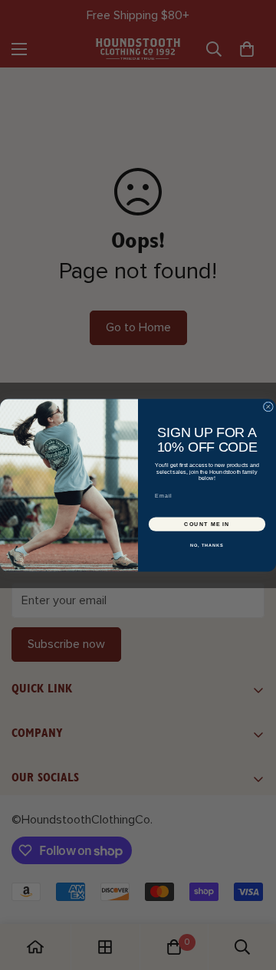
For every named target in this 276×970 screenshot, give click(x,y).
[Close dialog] (268, 407)
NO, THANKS (207, 545)
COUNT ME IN (206, 524)
